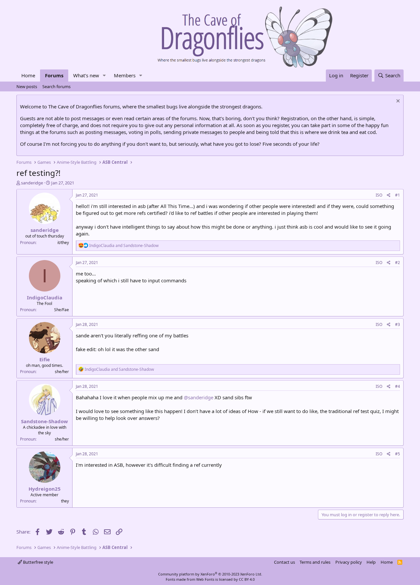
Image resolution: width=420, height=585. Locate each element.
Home (28, 75)
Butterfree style (37, 562)
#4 (397, 386)
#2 (397, 262)
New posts (26, 86)
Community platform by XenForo (210, 574)
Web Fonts (205, 579)
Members (125, 75)
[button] (104, 75)
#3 (397, 324)
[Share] (389, 195)
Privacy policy (348, 562)
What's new (86, 75)
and (123, 245)
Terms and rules (315, 562)
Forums (54, 75)
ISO (379, 195)
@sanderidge (198, 397)
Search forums (56, 86)
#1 (397, 195)
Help (371, 562)
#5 (397, 454)
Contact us (284, 562)
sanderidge (32, 183)
